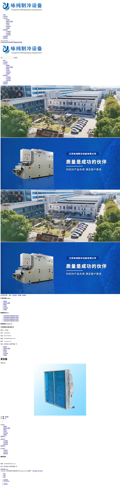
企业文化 (5, 452)
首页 (4, 14)
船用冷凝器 (13, 42)
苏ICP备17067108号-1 (37, 470)
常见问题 (8, 34)
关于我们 (5, 16)
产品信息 (14, 295)
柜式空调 (8, 26)
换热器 (7, 19)
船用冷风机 (8, 42)
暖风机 (7, 23)
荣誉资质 (5, 36)
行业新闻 (8, 33)
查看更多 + (3, 436)
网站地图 (3, 469)
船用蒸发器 (19, 42)
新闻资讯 (5, 29)
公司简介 (5, 450)
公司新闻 (8, 31)
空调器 (7, 28)
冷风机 (7, 24)
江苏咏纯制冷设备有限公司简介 (11, 315)
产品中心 (5, 18)
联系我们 (5, 38)
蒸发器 (24, 295)
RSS (7, 469)
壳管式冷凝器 (9, 21)
